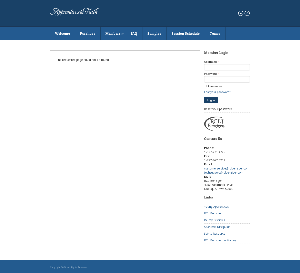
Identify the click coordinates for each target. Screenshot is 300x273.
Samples (154, 33)
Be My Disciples (214, 220)
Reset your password (218, 109)
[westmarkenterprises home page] (74, 15)
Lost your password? (217, 92)
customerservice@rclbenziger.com (226, 168)
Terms (215, 33)
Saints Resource (214, 233)
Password (210, 73)
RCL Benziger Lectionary (220, 240)
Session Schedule (185, 33)
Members (113, 33)
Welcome (62, 33)
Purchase (87, 33)
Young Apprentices (216, 206)
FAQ (134, 33)
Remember (215, 86)
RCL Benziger (213, 213)
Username (211, 61)
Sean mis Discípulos (217, 227)
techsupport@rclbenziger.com (223, 172)
